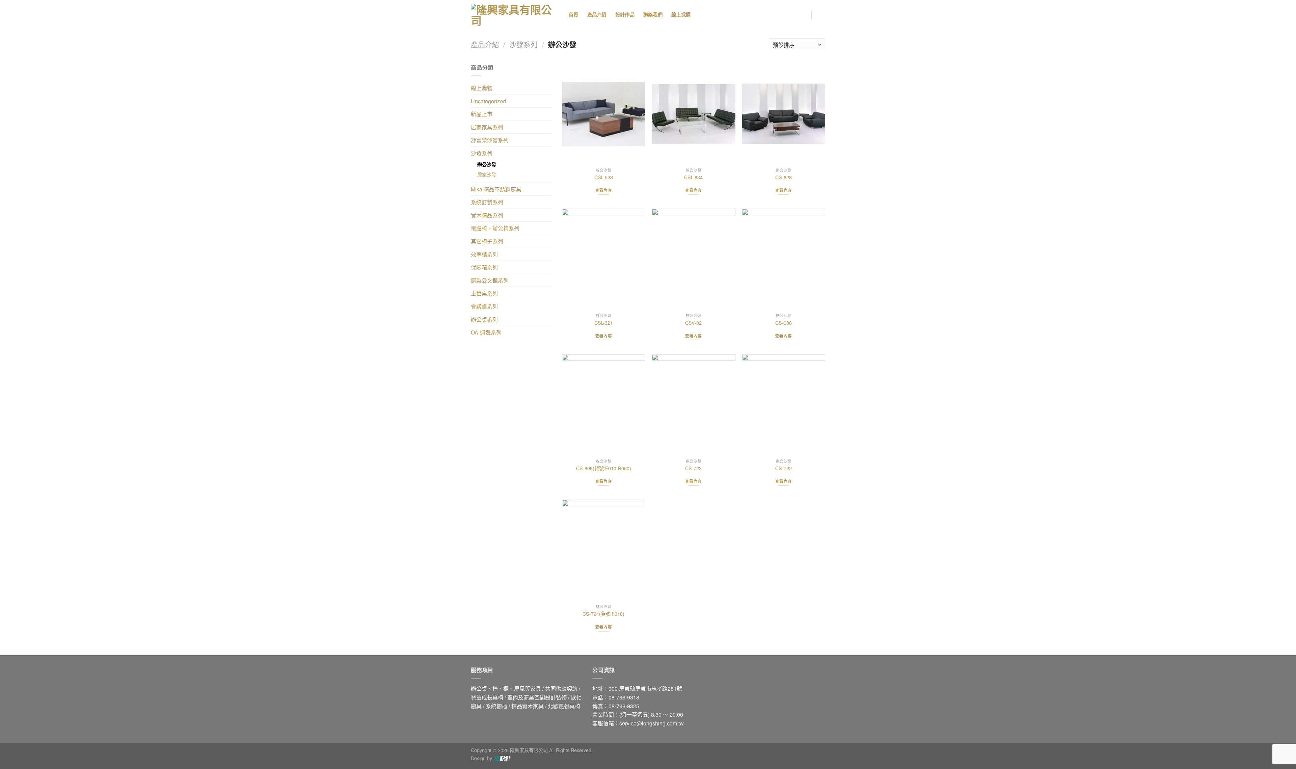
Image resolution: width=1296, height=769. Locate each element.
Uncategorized (488, 101)
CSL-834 (693, 177)
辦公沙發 (486, 164)
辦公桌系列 (484, 319)
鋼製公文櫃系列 (490, 280)
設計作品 (624, 15)
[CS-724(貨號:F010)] (603, 550)
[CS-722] (783, 404)
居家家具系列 (487, 127)
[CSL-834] (693, 113)
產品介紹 (596, 15)
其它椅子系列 (487, 241)
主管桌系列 (484, 293)
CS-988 (783, 323)
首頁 (573, 15)
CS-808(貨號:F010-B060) (603, 468)
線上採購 (681, 15)
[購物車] (821, 14)
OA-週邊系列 (486, 332)
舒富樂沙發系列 (490, 140)
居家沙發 (486, 174)
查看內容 (603, 190)
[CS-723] (693, 404)
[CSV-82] (693, 259)
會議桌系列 (484, 306)
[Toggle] (549, 88)
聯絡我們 (653, 15)
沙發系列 (523, 44)
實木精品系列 (487, 215)
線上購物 (481, 88)
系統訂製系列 (487, 202)
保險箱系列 (484, 267)
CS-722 (783, 468)
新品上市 (481, 114)
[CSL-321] (603, 259)
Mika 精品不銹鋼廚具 (496, 189)
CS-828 (783, 177)
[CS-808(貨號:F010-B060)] (603, 404)
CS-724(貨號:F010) (603, 614)
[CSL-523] (603, 113)
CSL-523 (603, 177)
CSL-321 (603, 323)
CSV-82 (693, 323)
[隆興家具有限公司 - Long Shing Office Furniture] (515, 15)
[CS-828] (783, 113)
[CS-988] (783, 259)
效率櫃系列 (484, 254)
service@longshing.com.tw (651, 723)
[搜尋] (707, 15)
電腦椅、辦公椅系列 (495, 228)
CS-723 (693, 468)
